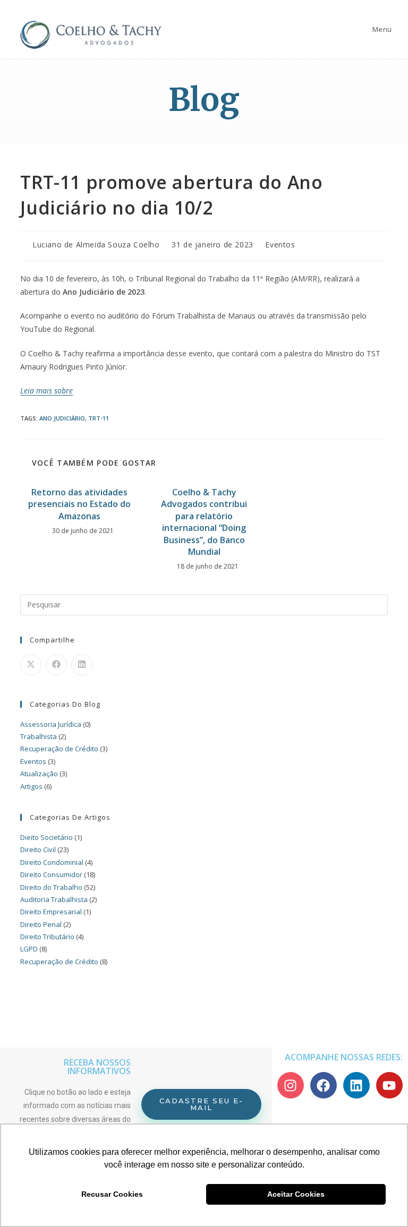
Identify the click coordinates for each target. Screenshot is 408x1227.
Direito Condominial (51, 862)
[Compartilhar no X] (30, 664)
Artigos (31, 786)
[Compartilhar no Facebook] (56, 664)
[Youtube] (389, 1085)
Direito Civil (38, 849)
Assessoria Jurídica (50, 724)
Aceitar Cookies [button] (296, 1194)
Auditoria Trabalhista (54, 899)
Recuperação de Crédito (59, 748)
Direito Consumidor (51, 874)
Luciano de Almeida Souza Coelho (96, 244)
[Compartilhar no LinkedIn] (81, 664)
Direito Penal (41, 924)
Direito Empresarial (51, 911)
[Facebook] (323, 1085)
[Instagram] (290, 1085)
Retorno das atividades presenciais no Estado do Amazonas (79, 504)
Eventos (280, 244)
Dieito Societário (46, 837)
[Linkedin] (356, 1085)
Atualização (39, 773)
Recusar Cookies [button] (112, 1194)
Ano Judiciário (62, 418)
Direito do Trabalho (51, 887)
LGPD (29, 949)
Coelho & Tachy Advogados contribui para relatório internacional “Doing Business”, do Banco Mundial (204, 521)
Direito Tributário (47, 936)
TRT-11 (98, 418)
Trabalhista (38, 736)
